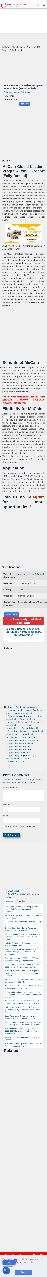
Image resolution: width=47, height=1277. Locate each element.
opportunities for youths (19, 749)
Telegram (36, 497)
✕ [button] (15, 1260)
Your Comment (10, 787)
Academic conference (26, 707)
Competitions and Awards (20, 716)
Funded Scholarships (17, 731)
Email (6, 815)
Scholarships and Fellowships (17, 92)
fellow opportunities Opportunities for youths (24, 719)
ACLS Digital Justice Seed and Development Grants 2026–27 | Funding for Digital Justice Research (22, 973)
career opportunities (24, 713)
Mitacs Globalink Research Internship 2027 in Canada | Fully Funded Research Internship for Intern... (23, 994)
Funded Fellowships (31, 728)
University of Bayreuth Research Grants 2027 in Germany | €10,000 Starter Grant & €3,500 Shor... (22, 1009)
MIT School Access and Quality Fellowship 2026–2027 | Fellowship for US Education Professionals (21, 1031)
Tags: (11, 707)
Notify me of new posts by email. (21, 826)
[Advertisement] (23, 17)
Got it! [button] (23, 1272)
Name (6, 804)
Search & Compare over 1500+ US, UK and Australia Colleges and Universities (24, 632)
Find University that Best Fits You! (23, 621)
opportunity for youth (18, 755)
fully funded (22, 722)
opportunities (28, 737)
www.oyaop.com (16, 761)
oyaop (26, 758)
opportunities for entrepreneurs (23, 740)
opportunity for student (19, 752)
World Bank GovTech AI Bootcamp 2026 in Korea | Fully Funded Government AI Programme (21, 909)
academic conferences (18, 710)
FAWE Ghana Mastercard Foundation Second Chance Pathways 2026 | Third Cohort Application (22, 951)
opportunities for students (20, 743)
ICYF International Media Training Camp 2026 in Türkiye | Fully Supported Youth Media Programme (22, 936)
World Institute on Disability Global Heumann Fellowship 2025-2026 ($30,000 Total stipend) (23, 399)
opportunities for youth (19, 746)
